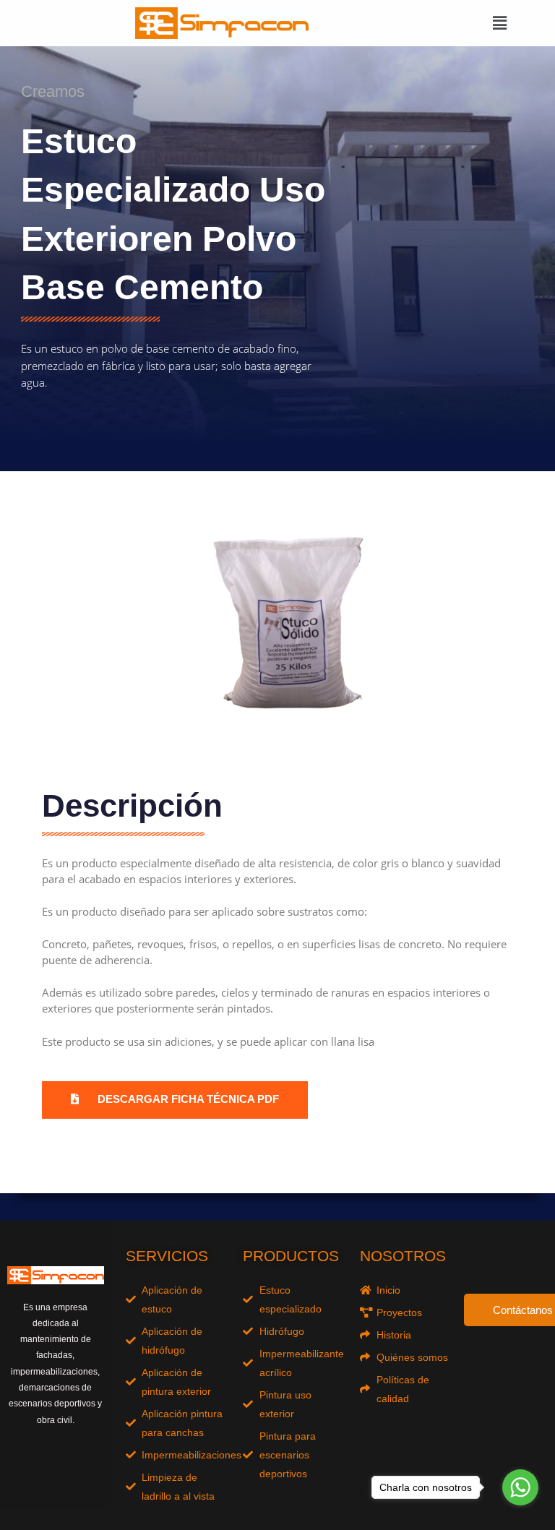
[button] (499, 23)
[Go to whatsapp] (520, 1487)
